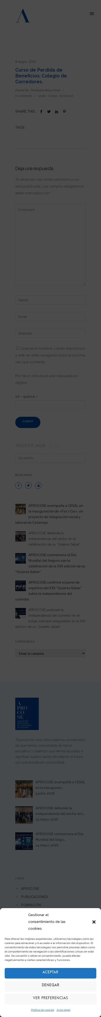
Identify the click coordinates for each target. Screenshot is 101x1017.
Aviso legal (63, 1010)
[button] (94, 922)
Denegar (50, 986)
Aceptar (50, 973)
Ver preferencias (50, 999)
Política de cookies (42, 1010)
